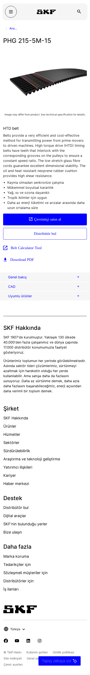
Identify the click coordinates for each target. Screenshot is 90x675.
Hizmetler (11, 434)
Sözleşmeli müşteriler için (25, 573)
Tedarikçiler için (17, 564)
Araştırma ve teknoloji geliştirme (31, 459)
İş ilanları (11, 589)
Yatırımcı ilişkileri (17, 467)
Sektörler (11, 442)
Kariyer (9, 475)
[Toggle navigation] (11, 11)
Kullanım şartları (37, 652)
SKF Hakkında (15, 418)
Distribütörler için (18, 581)
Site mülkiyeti (13, 658)
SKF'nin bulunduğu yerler (25, 524)
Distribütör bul (45, 233)
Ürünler (9, 426)
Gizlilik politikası (63, 652)
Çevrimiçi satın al (47, 219)
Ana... (13, 28)
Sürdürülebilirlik (16, 451)
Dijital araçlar (14, 516)
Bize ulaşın (12, 532)
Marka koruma (16, 556)
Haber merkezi (16, 483)
